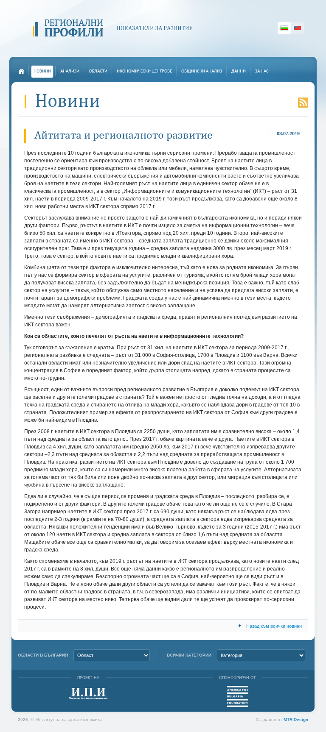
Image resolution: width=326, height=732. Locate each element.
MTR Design (296, 719)
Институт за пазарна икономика (88, 693)
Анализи (69, 71)
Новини (42, 71)
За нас (262, 71)
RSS (303, 102)
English (297, 28)
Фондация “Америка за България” (237, 696)
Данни (238, 71)
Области (98, 71)
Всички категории (189, 655)
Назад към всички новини (274, 626)
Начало (21, 71)
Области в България (43, 655)
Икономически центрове (144, 71)
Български (284, 28)
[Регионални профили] (116, 28)
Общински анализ (201, 71)
